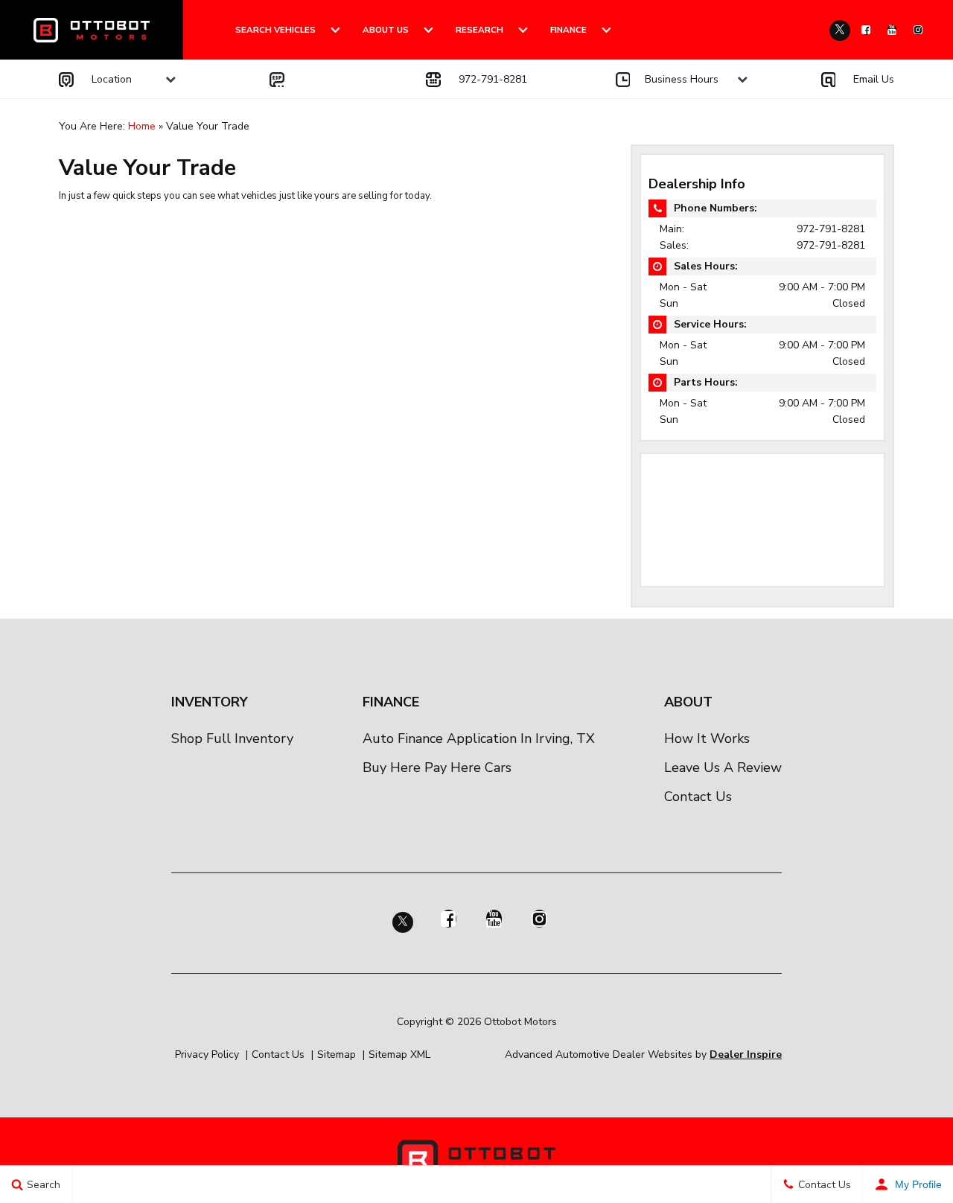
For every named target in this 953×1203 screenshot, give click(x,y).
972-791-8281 (831, 229)
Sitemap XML (399, 1054)
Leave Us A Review (723, 767)
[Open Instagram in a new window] (918, 29)
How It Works (707, 738)
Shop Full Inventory (232, 738)
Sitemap (336, 1054)
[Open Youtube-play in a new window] (892, 29)
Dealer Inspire (746, 1054)
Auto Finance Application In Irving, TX (479, 738)
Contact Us (698, 796)
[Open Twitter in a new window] (839, 30)
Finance (568, 30)
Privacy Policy (207, 1054)
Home (142, 126)
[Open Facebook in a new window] (865, 29)
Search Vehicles (275, 30)
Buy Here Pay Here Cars (437, 767)
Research (479, 30)
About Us (386, 30)
